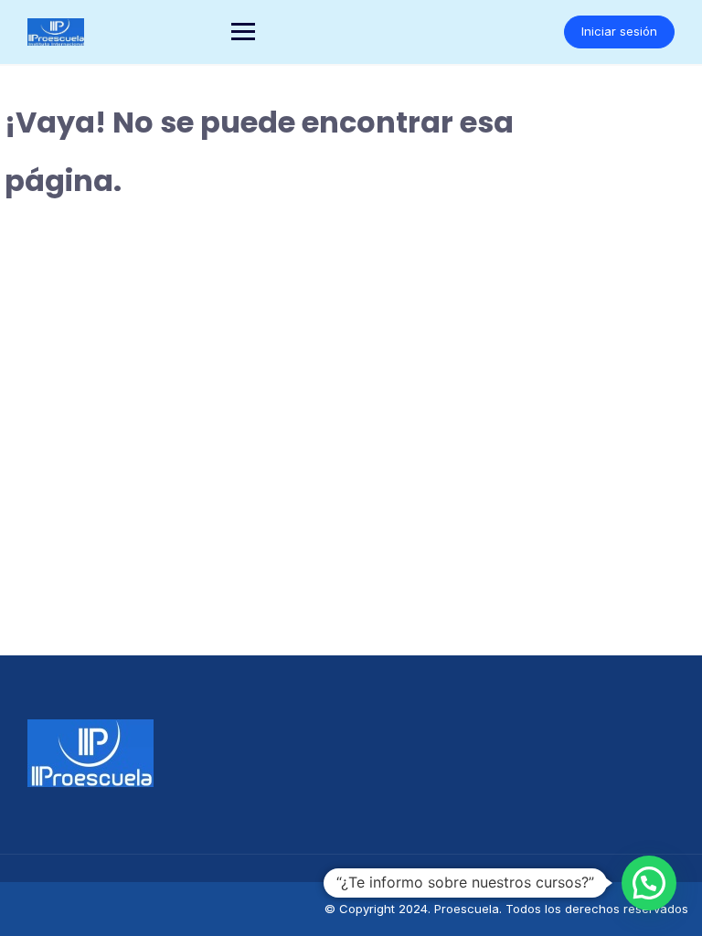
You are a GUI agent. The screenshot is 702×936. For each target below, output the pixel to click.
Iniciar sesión (619, 31)
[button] (649, 883)
